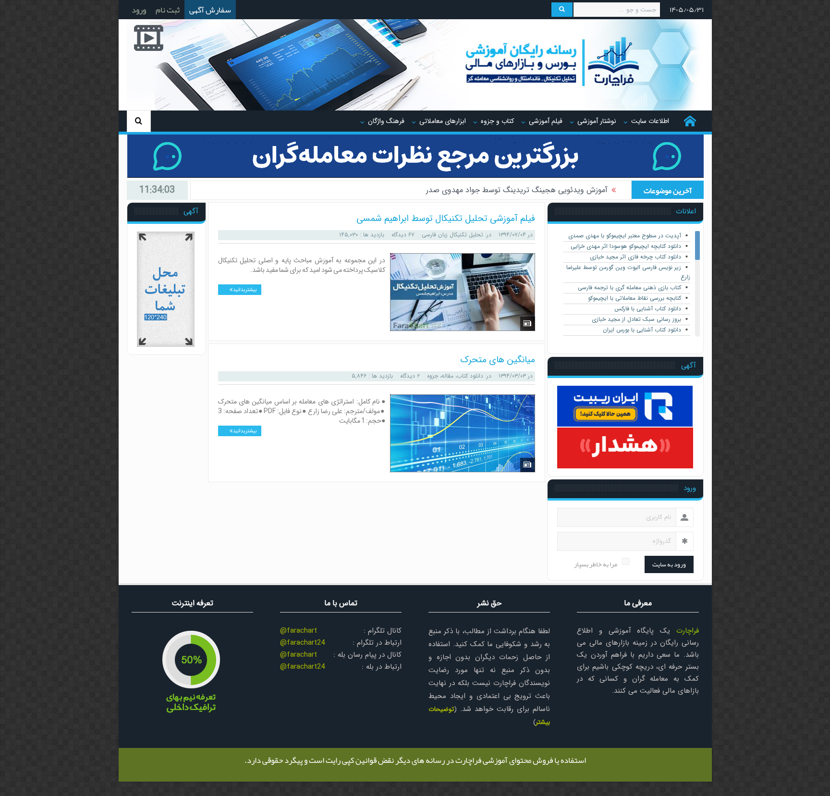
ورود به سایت (669, 564)
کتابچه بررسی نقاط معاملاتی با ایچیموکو (634, 298)
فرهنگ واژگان (386, 121)
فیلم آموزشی (545, 121)
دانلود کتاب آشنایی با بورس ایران (642, 329)
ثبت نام (168, 9)
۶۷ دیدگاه (403, 234)
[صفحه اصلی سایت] (690, 121)
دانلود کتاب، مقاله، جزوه (455, 375)
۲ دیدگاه (410, 375)
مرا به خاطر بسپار (595, 564)
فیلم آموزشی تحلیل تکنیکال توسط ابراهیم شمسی (445, 218)
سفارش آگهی (210, 9)
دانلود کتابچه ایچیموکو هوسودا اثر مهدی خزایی (626, 246)
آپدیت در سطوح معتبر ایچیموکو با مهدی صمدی (624, 235)
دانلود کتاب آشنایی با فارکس (647, 308)
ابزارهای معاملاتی (442, 121)
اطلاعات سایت (650, 121)
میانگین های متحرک (497, 360)
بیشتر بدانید (244, 290)
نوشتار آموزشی (596, 121)
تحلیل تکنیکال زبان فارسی (452, 234)
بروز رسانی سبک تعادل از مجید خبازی (636, 319)
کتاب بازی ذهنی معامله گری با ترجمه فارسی (629, 287)
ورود (139, 9)
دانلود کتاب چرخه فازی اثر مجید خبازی (635, 256)
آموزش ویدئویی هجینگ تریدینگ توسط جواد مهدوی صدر (517, 190)
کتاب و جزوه (497, 121)
